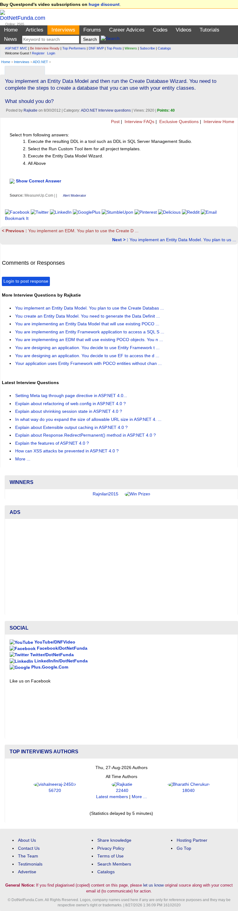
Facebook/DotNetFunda (61, 648)
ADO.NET (40, 62)
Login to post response (25, 281)
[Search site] (110, 39)
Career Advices (127, 30)
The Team (28, 856)
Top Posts (114, 48)
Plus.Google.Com (49, 667)
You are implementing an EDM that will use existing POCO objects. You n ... (89, 339)
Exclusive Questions (178, 121)
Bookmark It (17, 218)
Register (38, 53)
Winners (131, 48)
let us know (153, 885)
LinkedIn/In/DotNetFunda (60, 661)
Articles (34, 30)
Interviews (63, 30)
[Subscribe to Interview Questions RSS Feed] (232, 68)
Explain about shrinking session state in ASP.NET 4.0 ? (69, 411)
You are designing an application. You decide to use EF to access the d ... (88, 355)
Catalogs (164, 48)
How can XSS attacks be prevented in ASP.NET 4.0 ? (67, 451)
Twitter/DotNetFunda (51, 654)
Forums (92, 30)
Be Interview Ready (45, 48)
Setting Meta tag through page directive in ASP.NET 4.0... (71, 395)
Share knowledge (114, 840)
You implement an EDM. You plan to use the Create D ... (70, 231)
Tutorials (209, 30)
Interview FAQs (138, 121)
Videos (184, 30)
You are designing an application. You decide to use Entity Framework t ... (88, 347)
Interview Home (218, 121)
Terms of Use (110, 856)
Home (11, 30)
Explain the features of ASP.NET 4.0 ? (52, 443)
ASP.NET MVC (16, 48)
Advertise (27, 872)
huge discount (104, 4)
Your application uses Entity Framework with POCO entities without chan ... (89, 363)
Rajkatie (30, 110)
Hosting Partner (192, 840)
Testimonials (30, 864)
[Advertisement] (121, 567)
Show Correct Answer (38, 181)
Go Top (184, 848)
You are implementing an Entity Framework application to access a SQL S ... (90, 332)
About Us (27, 840)
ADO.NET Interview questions (106, 110)
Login (51, 53)
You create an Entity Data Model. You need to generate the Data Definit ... (88, 316)
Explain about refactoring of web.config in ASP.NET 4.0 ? (71, 403)
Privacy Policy (110, 848)
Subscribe (147, 48)
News (10, 39)
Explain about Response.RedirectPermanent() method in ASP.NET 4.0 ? (86, 435)
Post (115, 121)
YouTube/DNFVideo (54, 642)
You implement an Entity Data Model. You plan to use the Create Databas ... (90, 308)
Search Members (114, 864)
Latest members (112, 796)
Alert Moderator (74, 195)
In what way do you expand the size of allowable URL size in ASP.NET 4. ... (89, 419)
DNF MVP (96, 48)
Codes (160, 30)
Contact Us (29, 848)
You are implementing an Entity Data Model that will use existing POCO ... (88, 324)
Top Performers (74, 48)
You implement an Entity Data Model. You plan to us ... (174, 239)
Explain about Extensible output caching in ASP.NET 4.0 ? (72, 427)
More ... (22, 459)
